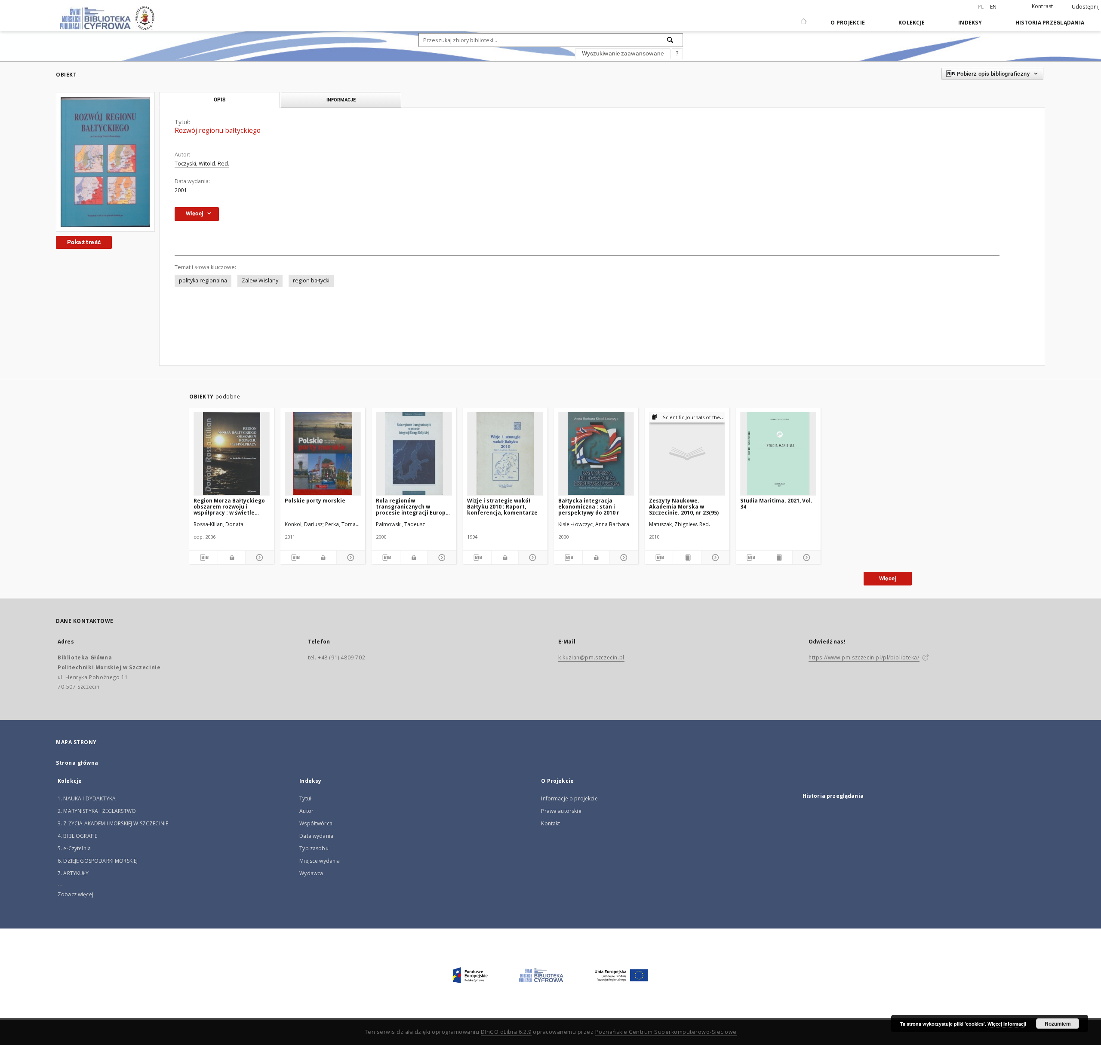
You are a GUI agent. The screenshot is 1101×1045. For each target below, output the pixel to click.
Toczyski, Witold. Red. (202, 163)
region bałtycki (311, 280)
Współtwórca (315, 823)
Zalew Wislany (260, 280)
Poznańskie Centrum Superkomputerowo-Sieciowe (666, 1032)
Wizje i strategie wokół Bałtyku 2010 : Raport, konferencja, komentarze (502, 506)
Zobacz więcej (75, 894)
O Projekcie (847, 22)
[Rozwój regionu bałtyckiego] (105, 162)
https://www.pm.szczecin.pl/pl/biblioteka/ (864, 657)
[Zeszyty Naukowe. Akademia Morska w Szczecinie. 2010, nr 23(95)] (687, 453)
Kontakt (550, 823)
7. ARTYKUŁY (73, 873)
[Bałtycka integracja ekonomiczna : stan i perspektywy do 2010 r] (596, 453)
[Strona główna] (804, 17)
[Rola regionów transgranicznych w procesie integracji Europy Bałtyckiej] (414, 453)
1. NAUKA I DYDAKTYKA (87, 798)
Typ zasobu (314, 848)
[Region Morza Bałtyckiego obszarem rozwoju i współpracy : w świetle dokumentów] (231, 453)
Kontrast (1042, 6)
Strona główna (77, 762)
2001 (181, 190)
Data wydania (316, 836)
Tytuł (305, 798)
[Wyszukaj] (670, 40)
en (993, 6)
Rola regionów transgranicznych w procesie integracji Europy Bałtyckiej (412, 506)
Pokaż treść (84, 242)
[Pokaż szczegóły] (258, 557)
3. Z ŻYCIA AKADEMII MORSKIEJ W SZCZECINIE (113, 823)
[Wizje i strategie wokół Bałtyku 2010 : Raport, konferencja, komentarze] (505, 453)
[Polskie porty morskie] (322, 453)
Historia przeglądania (1049, 22)
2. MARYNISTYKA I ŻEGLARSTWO (97, 811)
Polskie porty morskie (315, 500)
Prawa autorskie (561, 811)
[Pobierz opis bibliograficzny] (203, 557)
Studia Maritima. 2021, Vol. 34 (776, 503)
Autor (306, 811)
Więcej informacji (1006, 1023)
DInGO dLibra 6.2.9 (506, 1032)
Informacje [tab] (341, 100)
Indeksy (970, 22)
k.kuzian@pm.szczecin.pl (591, 657)
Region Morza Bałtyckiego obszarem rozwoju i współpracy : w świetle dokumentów (229, 506)
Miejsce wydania (319, 860)
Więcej (887, 578)
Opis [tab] (219, 100)
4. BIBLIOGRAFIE (77, 836)
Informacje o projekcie (569, 798)
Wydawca (311, 873)
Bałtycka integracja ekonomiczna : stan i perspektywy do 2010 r (588, 506)
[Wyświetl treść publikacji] (687, 557)
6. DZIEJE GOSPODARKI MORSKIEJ (98, 860)
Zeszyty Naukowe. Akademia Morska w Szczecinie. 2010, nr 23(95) (684, 506)
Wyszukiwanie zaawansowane (623, 53)
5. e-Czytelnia (74, 848)
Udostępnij (1086, 6)
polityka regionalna (203, 280)
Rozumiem (1058, 1023)
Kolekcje (911, 22)
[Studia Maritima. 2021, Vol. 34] (778, 453)
